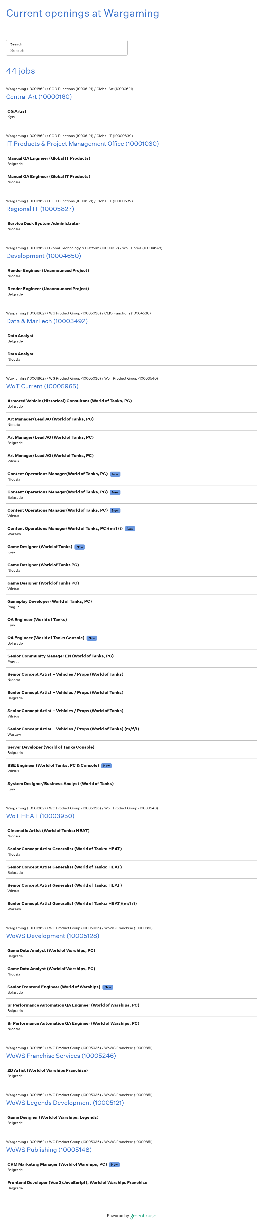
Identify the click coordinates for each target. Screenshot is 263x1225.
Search (16, 44)
